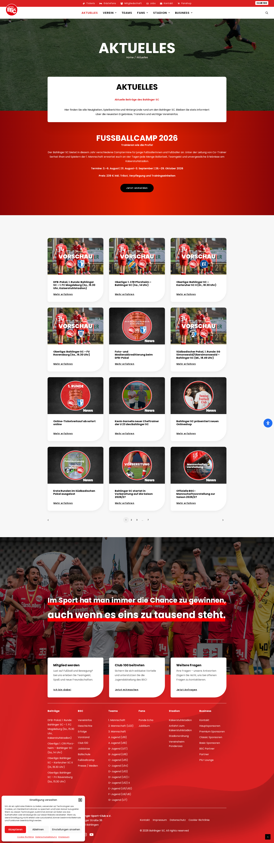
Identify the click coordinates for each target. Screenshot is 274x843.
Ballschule (84, 754)
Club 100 (262, 3)
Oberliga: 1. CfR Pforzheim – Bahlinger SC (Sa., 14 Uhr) (133, 283)
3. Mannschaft (117, 731)
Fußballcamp (86, 760)
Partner (204, 754)
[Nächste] (222, 521)
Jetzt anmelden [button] (137, 188)
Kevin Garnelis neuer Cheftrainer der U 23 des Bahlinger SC (137, 422)
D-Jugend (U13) (118, 771)
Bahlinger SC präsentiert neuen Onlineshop (197, 422)
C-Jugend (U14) (118, 766)
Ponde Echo (146, 720)
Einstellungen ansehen (66, 829)
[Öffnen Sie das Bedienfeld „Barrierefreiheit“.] (268, 423)
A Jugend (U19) (117, 737)
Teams (127, 13)
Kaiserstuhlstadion (180, 720)
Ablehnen (38, 829)
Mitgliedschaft (133, 3)
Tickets (90, 3)
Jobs (153, 3)
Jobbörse (84, 748)
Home (130, 57)
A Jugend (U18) (117, 743)
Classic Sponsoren (210, 737)
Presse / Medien (88, 766)
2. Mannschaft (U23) (121, 726)
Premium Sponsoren (212, 731)
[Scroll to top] (268, 836)
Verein (108, 13)
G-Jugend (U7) (117, 800)
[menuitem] (89, 3)
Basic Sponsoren (209, 743)
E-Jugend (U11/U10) (120, 788)
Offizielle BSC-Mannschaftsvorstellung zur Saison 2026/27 (195, 494)
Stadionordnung (179, 736)
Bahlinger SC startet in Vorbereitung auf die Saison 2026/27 (134, 494)
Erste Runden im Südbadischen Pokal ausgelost (74, 492)
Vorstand (83, 737)
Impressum (63, 837)
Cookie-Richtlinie (25, 837)
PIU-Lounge (206, 760)
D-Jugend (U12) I (118, 777)
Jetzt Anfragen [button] (186, 689)
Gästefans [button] (110, 3)
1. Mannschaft (116, 720)
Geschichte (85, 726)
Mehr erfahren (63, 294)
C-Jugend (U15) (118, 760)
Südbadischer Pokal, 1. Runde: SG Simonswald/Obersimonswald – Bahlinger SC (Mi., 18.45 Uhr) (198, 354)
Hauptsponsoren (209, 726)
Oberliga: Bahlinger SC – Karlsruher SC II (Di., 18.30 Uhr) (196, 283)
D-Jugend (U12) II (119, 783)
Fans (141, 13)
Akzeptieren (15, 829)
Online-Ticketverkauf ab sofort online (74, 422)
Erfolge (82, 731)
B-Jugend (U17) (118, 748)
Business (182, 13)
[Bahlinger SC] (12, 10)
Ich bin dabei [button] (62, 689)
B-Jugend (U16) (118, 754)
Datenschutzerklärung (46, 837)
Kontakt (204, 720)
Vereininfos (85, 720)
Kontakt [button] (168, 3)
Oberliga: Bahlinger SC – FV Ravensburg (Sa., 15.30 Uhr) (71, 353)
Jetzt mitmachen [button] (126, 689)
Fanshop (186, 3)
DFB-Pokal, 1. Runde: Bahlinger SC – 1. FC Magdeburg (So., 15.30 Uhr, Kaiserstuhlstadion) (74, 285)
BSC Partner (207, 748)
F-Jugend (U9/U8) (119, 794)
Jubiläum (144, 726)
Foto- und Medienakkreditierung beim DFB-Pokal (134, 354)
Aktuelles (90, 13)
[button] (80, 800)
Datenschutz (178, 820)
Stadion (160, 13)
